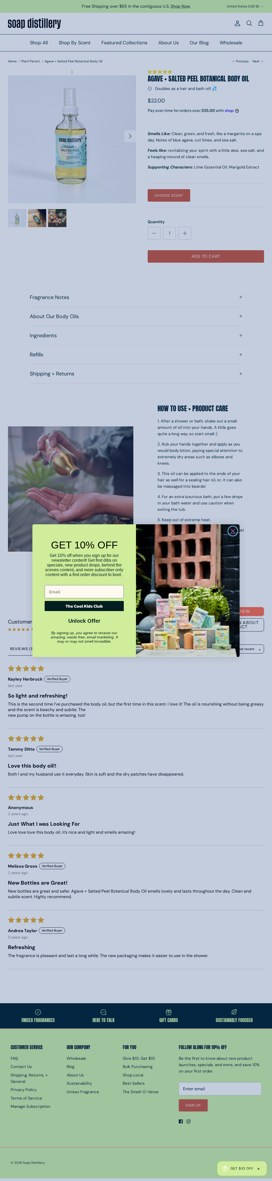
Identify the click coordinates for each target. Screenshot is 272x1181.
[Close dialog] (232, 531)
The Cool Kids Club (84, 606)
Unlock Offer (84, 621)
